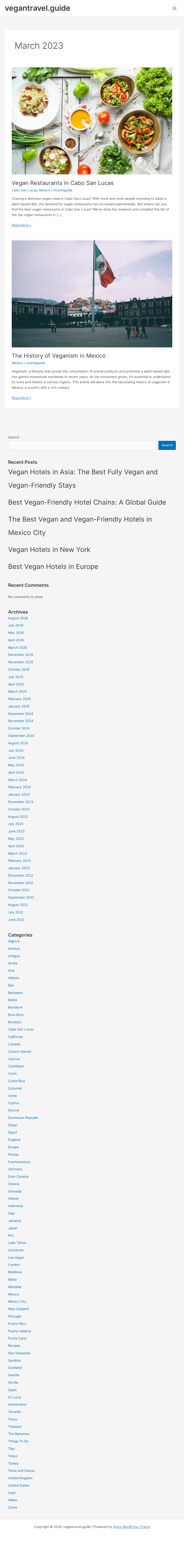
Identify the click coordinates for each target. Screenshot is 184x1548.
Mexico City (17, 1301)
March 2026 (17, 647)
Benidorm (15, 1007)
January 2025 (18, 706)
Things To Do (18, 1441)
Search (13, 437)
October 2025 (18, 669)
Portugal (14, 1316)
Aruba (12, 963)
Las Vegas (16, 1257)
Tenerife (14, 1412)
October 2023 (19, 809)
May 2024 (16, 765)
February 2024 (19, 787)
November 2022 (20, 883)
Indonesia (15, 1206)
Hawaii (13, 1198)
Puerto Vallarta (19, 1331)
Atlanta (13, 978)
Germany (15, 1169)
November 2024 (20, 721)
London (14, 1265)
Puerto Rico (17, 1324)
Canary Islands (19, 1051)
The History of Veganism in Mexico (59, 355)
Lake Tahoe (17, 1243)
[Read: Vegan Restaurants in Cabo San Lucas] (92, 121)
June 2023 (16, 831)
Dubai (12, 1125)
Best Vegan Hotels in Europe (53, 566)
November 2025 (20, 662)
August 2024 (18, 743)
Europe (13, 1147)
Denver (13, 1110)
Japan (12, 1228)
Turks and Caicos (21, 1470)
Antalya (14, 948)
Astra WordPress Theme (131, 1527)
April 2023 (16, 846)
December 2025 (20, 655)
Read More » (21, 225)
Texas (12, 1419)
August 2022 (18, 905)
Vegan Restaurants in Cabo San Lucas (63, 182)
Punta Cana (17, 1338)
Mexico (44, 190)
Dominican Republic (23, 1118)
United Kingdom (20, 1478)
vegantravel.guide (37, 8)
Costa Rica (16, 1081)
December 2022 (20, 875)
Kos (11, 1235)
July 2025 (15, 677)
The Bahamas (18, 1434)
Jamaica (14, 1221)
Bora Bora (15, 1015)
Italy (11, 1213)
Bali (11, 985)
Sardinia (14, 1360)
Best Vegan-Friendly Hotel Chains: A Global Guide (87, 502)
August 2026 (18, 618)
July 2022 (15, 912)
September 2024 (21, 736)
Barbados (15, 993)
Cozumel (15, 1088)
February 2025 (19, 699)
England (14, 1140)
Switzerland (17, 1404)
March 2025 (17, 691)
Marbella (14, 1287)
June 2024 (16, 758)
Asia (11, 970)
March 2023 (17, 853)
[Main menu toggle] (174, 8)
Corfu (12, 1073)
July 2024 (15, 750)
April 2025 (16, 684)
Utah (12, 1493)
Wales (12, 1500)
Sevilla (13, 1382)
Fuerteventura (19, 1162)
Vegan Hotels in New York (49, 549)
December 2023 (20, 802)
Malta (12, 1279)
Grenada (14, 1191)
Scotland (15, 1368)
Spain (12, 1390)
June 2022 (16, 920)
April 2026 (16, 640)
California (15, 1037)
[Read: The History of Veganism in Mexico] (92, 294)
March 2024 (17, 780)
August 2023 (18, 817)
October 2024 (19, 728)
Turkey (13, 1463)
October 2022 (18, 890)
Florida (13, 1154)
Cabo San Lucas (24, 190)
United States (18, 1485)
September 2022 (21, 897)
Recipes (14, 1346)
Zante (12, 1507)
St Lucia (14, 1397)
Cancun (14, 1059)
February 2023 (19, 861)
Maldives (15, 1272)
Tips (11, 1449)
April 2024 (16, 772)
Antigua (14, 956)
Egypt (12, 1132)
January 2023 (19, 868)
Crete (12, 1096)
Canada (14, 1044)
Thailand (14, 1427)
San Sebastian (19, 1353)
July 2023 (15, 824)
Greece (13, 1184)
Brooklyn (15, 1022)
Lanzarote (16, 1250)
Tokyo (12, 1456)
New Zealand (18, 1309)
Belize (12, 1000)
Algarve (14, 941)
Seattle (13, 1375)
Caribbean (16, 1066)
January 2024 (19, 794)
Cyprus (13, 1103)
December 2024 (20, 714)
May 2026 (16, 633)
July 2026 (15, 625)
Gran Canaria (18, 1176)
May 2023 (16, 839)
